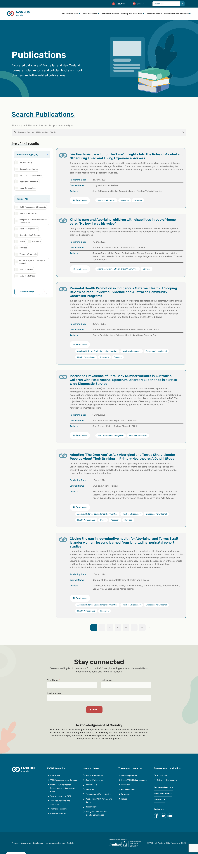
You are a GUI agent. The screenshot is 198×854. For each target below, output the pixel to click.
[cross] (44, 291)
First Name (53, 680)
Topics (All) (22, 199)
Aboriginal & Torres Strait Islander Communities (118, 269)
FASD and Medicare (58, 809)
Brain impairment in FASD (61, 796)
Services (146, 269)
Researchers (91, 807)
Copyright (26, 843)
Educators (90, 789)
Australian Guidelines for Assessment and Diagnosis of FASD (62, 788)
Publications (162, 775)
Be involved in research (167, 780)
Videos (124, 799)
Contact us (159, 799)
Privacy (15, 843)
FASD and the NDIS (58, 813)
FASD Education (128, 789)
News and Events (154, 14)
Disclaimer (38, 843)
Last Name (107, 680)
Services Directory (110, 14)
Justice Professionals (95, 780)
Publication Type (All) (27, 154)
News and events (163, 793)
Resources (125, 785)
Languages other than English (60, 843)
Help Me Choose (90, 14)
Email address (55, 693)
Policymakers (91, 785)
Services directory (163, 787)
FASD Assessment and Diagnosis (64, 780)
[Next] (149, 627)
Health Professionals (94, 775)
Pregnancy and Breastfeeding (98, 794)
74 (142, 627)
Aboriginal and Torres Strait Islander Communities (97, 813)
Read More (81, 269)
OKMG (183, 843)
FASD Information (70, 14)
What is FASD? (56, 775)
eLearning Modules (129, 775)
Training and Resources (131, 14)
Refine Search (27, 291)
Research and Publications (176, 14)
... (134, 627)
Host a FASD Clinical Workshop (134, 780)
